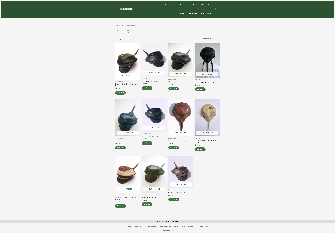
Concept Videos (179, 5)
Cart (209, 5)
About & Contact (193, 5)
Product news (193, 13)
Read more (120, 92)
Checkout (182, 13)
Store (203, 5)
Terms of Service (205, 13)
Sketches (168, 5)
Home (160, 5)
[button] (215, 9)
